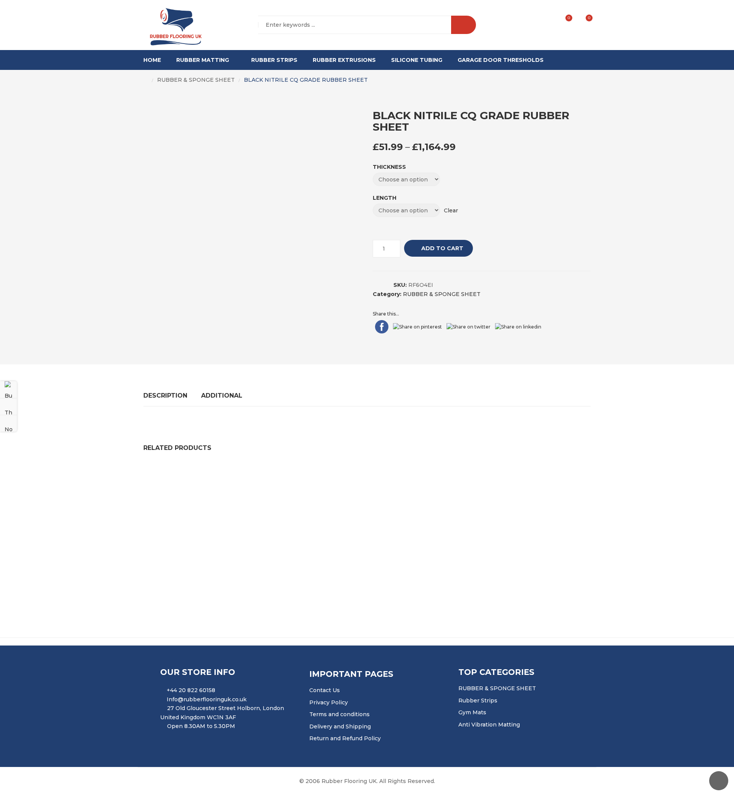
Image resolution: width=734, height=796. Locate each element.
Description (165, 395)
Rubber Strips (274, 60)
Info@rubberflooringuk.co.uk (207, 699)
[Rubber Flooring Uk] (173, 25)
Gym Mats (472, 712)
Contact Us (324, 690)
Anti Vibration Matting (489, 724)
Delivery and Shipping (340, 726)
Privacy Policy (328, 702)
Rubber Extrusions (344, 60)
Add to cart (442, 248)
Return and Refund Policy (345, 738)
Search (463, 25)
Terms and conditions (339, 714)
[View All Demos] (8, 406)
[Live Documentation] (8, 423)
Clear (451, 210)
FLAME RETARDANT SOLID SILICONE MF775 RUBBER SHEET (367, 520)
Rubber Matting (202, 60)
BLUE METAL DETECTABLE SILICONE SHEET (213, 565)
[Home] (145, 80)
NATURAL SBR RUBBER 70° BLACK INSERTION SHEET (406, 474)
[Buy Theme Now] (8, 389)
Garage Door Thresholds (501, 60)
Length (384, 197)
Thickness (389, 166)
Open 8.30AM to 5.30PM (201, 726)
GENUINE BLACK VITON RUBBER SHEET (207, 520)
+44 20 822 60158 (191, 690)
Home (152, 60)
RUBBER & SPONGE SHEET (196, 79)
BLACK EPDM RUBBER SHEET (335, 565)
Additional (221, 395)
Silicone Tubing (416, 60)
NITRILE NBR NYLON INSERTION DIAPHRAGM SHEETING (231, 474)
